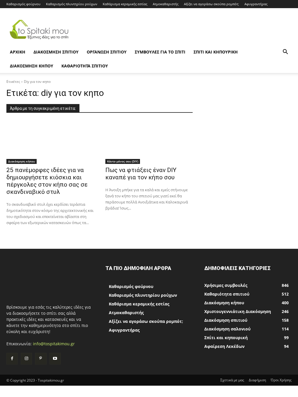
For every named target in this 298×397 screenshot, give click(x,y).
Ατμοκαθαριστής (165, 4)
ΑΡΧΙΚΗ (17, 52)
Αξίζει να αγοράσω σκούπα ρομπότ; (211, 4)
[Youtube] (55, 358)
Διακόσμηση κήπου (31, 66)
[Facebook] (12, 358)
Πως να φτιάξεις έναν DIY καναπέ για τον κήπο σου (140, 174)
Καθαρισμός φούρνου (23, 4)
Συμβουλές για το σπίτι (160, 52)
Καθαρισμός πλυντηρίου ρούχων (71, 4)
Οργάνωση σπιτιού (107, 52)
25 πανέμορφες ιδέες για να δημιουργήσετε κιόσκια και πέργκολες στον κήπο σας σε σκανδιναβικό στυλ (47, 181)
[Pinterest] (40, 358)
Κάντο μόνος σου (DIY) (122, 161)
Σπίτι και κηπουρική (216, 52)
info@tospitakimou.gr (54, 343)
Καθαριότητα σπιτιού (84, 66)
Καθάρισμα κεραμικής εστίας (125, 4)
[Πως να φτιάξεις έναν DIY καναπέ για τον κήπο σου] (149, 142)
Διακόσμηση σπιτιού (56, 52)
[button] (285, 52)
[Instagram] (26, 358)
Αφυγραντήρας (255, 4)
